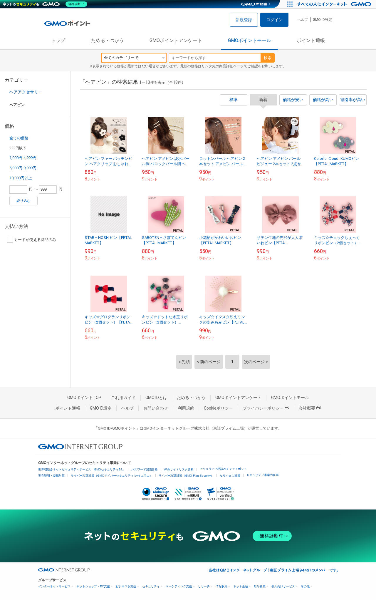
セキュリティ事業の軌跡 (262, 475)
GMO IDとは (156, 397)
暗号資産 (260, 586)
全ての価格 (18, 138)
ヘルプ (302, 20)
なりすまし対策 (230, 475)
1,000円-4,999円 (22, 157)
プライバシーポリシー (263, 408)
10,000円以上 (20, 178)
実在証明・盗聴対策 (51, 475)
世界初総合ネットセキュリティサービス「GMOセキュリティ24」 (81, 469)
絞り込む (23, 201)
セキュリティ (151, 586)
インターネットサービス (54, 586)
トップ (58, 40)
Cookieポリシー (218, 408)
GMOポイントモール (249, 40)
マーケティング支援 (179, 586)
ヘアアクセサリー (25, 92)
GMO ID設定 (322, 20)
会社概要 (307, 408)
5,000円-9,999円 (22, 168)
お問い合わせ (155, 408)
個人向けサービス (283, 586)
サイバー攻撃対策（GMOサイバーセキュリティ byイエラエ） (111, 475)
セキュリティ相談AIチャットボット (223, 468)
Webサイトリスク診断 (179, 469)
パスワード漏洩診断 (144, 469)
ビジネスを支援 (126, 586)
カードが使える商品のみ (35, 239)
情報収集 (221, 586)
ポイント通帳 (311, 40)
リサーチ (204, 586)
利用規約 (186, 408)
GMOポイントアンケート (176, 40)
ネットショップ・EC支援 (93, 586)
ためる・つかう (107, 40)
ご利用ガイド (123, 397)
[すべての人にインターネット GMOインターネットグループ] (335, 4)
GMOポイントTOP (84, 397)
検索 (267, 58)
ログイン (274, 19)
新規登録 (244, 19)
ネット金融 (240, 586)
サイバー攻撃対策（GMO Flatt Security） (186, 475)
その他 (305, 586)
